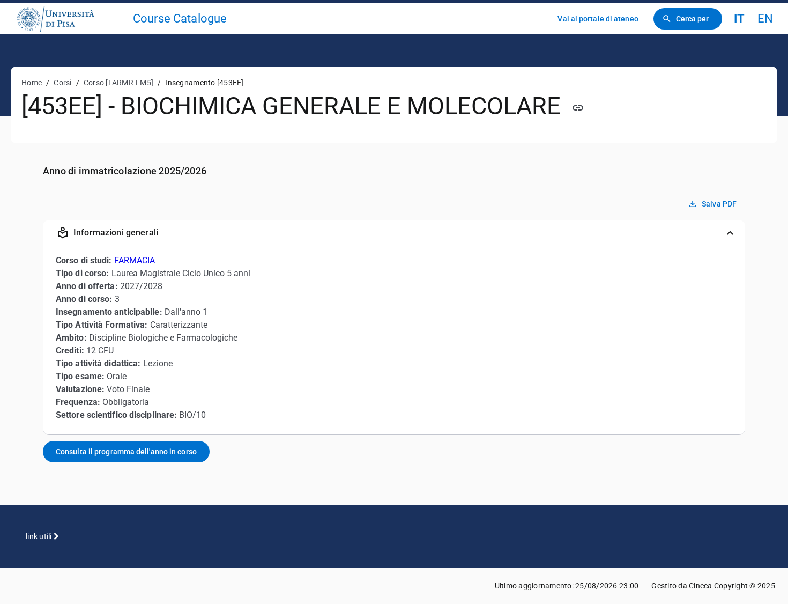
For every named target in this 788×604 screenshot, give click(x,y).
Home (31, 82)
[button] (394, 233)
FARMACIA (134, 260)
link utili (40, 536)
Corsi (62, 82)
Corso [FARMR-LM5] (118, 82)
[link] (70, 18)
